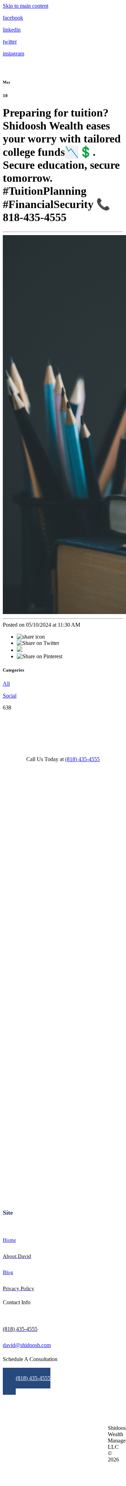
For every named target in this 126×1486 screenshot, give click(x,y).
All (6, 684)
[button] (26, 1381)
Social (9, 696)
